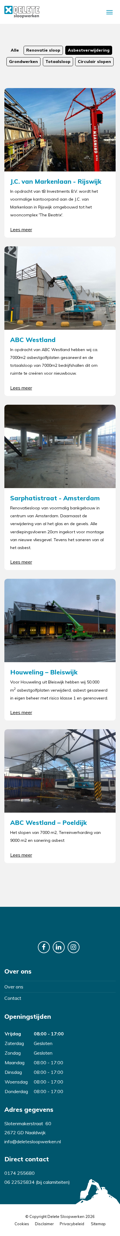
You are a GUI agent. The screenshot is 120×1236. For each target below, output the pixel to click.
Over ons (13, 987)
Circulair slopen (94, 61)
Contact (12, 998)
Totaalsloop (57, 61)
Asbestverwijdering (89, 50)
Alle (15, 50)
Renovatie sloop (43, 50)
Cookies (22, 1223)
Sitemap (98, 1223)
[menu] (109, 12)
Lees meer (21, 229)
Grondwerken (23, 61)
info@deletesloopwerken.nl (32, 1141)
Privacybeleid (72, 1223)
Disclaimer (44, 1223)
